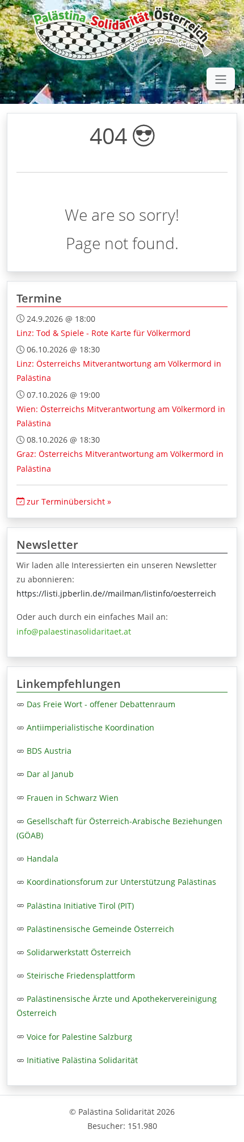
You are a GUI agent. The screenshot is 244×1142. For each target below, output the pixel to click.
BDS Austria (49, 750)
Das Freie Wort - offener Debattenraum (101, 704)
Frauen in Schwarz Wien (73, 797)
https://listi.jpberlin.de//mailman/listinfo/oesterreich (116, 593)
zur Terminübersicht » (67, 501)
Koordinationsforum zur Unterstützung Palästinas (121, 881)
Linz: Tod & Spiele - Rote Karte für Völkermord (103, 333)
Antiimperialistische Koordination (90, 727)
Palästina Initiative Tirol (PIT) (80, 905)
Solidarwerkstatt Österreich (79, 952)
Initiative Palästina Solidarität (82, 1060)
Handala (42, 858)
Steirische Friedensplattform (81, 975)
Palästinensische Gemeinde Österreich (100, 928)
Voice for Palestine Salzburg (79, 1036)
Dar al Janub (50, 774)
